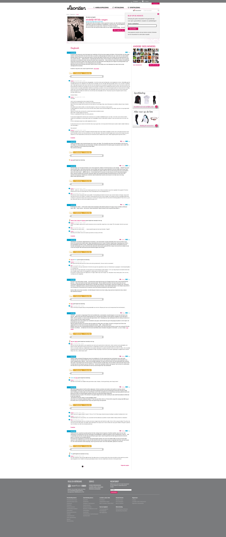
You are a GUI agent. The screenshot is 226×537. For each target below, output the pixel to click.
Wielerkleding (70, 521)
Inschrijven (102, 500)
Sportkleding (135, 8)
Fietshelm (69, 505)
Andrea (72, 97)
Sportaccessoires (87, 507)
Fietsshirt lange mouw (72, 501)
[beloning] (78, 73)
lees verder (96, 68)
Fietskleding (119, 8)
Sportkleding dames (88, 497)
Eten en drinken (119, 503)
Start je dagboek (103, 507)
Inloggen (135, 1)
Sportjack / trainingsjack (89, 503)
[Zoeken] (158, 10)
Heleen (72, 80)
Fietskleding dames (72, 497)
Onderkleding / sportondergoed (90, 514)
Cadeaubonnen (70, 515)
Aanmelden (114, 492)
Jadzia (78, 220)
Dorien (72, 416)
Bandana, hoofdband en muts (90, 508)
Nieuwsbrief (138, 10)
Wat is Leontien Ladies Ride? (106, 503)
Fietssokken (70, 510)
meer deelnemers (137, 65)
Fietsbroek (69, 503)
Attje (72, 160)
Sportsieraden (86, 515)
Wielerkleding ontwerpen (122, 509)
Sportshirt (85, 500)
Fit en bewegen (119, 501)
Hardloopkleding (102, 8)
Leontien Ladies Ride (104, 497)
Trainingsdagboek (103, 509)
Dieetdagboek (102, 510)
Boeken (69, 519)
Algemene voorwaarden (95, 488)
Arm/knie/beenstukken (72, 508)
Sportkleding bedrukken (121, 510)
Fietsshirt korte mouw (72, 500)
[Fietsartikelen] (146, 118)
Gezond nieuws (119, 497)
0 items (147, 1)
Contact (134, 500)
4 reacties (73, 235)
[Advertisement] (146, 78)
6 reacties (73, 137)
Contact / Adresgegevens (95, 485)
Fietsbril (69, 514)
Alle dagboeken (103, 512)
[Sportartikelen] (146, 99)
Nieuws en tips (119, 500)
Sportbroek (85, 501)
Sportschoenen (86, 505)
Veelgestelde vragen (104, 501)
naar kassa (155, 3)
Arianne (72, 130)
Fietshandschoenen (71, 512)
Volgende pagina (125, 465)
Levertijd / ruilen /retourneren (139, 501)
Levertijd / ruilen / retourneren (96, 487)
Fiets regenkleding (71, 517)
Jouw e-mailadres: (133, 23)
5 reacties (73, 427)
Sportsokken (86, 510)
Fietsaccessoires (71, 507)
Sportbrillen (86, 512)
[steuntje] (87, 73)
